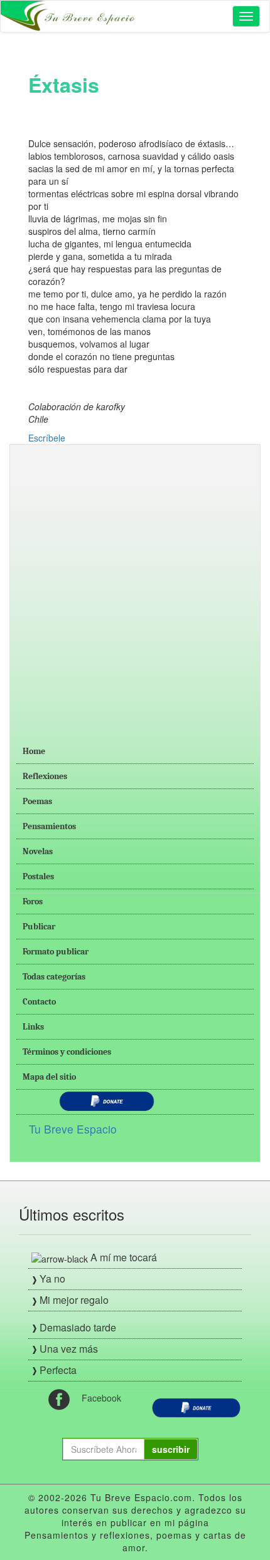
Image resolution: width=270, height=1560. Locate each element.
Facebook (101, 1398)
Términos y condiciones (67, 1051)
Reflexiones (45, 776)
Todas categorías (54, 976)
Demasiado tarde (78, 1327)
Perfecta (58, 1370)
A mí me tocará (123, 1257)
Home (34, 751)
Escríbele (46, 437)
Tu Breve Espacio (73, 1129)
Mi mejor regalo (74, 1300)
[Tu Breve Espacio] (70, 16)
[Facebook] (59, 1398)
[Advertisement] (135, 585)
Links (33, 1026)
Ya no (52, 1278)
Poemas (37, 801)
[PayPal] (196, 1406)
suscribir (171, 1449)
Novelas (38, 851)
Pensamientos (49, 826)
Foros (33, 901)
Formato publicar (56, 951)
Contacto (39, 1001)
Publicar (39, 926)
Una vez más (69, 1348)
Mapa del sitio (49, 1077)
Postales (38, 876)
